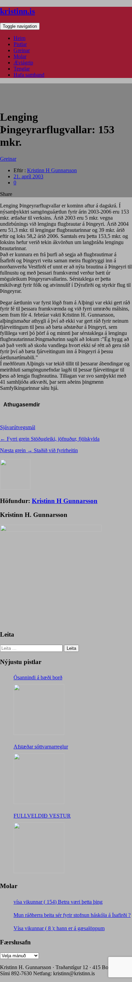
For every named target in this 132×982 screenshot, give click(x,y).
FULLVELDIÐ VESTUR (42, 816)
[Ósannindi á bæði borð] (39, 709)
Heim (19, 38)
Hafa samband (29, 75)
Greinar (22, 50)
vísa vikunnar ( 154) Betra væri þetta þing (58, 902)
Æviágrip (23, 62)
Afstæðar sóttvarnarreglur (41, 746)
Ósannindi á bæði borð (38, 677)
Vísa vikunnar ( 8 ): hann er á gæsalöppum (59, 928)
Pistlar (20, 44)
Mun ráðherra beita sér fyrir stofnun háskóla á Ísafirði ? (72, 915)
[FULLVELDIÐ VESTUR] (39, 847)
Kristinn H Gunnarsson (52, 170)
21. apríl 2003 (28, 176)
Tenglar (22, 69)
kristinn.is (17, 11)
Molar (20, 56)
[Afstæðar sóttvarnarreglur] (39, 778)
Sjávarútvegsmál (17, 427)
